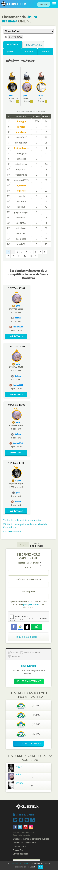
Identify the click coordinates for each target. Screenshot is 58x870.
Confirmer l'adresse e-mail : (28, 579)
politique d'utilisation (32, 604)
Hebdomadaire (33, 44)
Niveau (45, 51)
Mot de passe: (28, 591)
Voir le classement (12, 531)
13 (31, 255)
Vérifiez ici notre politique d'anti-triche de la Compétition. (25, 526)
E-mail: (28, 567)
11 (19, 255)
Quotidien (12, 44)
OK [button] (40, 867)
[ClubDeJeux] (54, 4)
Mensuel (12, 51)
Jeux (28, 666)
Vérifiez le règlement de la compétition (22, 519)
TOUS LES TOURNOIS (28, 743)
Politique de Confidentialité (24, 842)
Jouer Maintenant (29, 681)
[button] (20, 626)
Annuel (29, 51)
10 (13, 255)
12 (25, 255)
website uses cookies (20, 863)
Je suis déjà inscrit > (27, 636)
